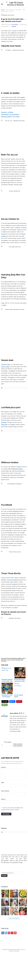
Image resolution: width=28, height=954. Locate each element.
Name (2, 782)
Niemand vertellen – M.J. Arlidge (10, 116)
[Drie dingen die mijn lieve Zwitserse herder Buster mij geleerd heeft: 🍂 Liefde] (14, 902)
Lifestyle (14, 26)
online (4, 305)
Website (3, 799)
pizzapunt (4, 422)
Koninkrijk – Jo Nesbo (7, 112)
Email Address (5, 791)
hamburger (4, 424)
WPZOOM (17, 951)
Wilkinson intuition (18, 469)
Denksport (16, 511)
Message (3, 767)
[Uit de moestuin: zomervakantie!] (8, 745)
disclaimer (4, 661)
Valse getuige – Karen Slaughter (10, 114)
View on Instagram (14, 918)
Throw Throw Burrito (13, 580)
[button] (2, 4)
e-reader (22, 97)
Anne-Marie (14, 24)
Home (2, 9)
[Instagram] (23, 713)
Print (5, 704)
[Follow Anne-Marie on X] (21, 713)
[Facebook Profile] (19, 713)
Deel (13, 701)
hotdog (13, 424)
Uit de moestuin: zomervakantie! (17, 745)
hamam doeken (5, 366)
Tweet (5, 701)
